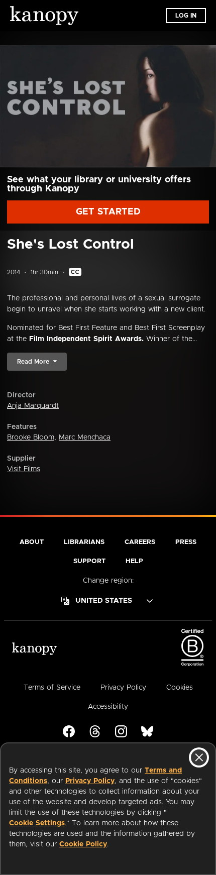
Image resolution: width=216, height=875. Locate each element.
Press (185, 542)
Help (134, 561)
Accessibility (108, 706)
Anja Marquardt (33, 405)
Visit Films (23, 469)
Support (89, 561)
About (32, 542)
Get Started (108, 211)
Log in (185, 16)
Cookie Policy (83, 844)
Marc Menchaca (85, 437)
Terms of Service (52, 687)
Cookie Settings (37, 823)
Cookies (179, 687)
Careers (140, 542)
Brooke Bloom (30, 437)
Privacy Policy (90, 781)
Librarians (84, 542)
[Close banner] (199, 757)
